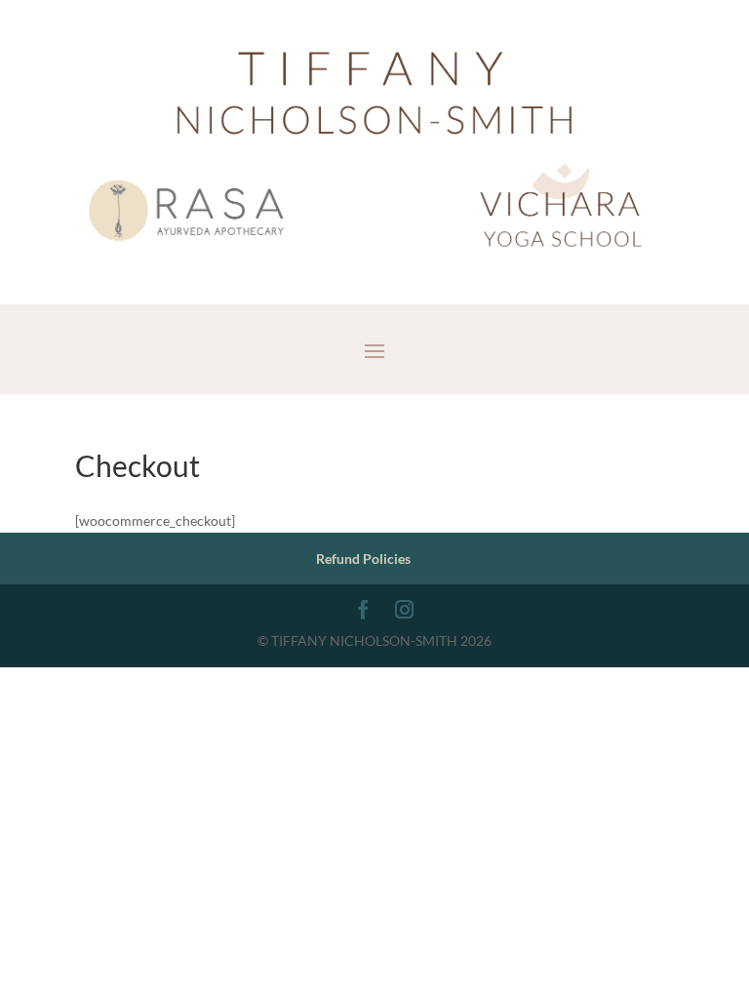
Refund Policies (363, 558)
